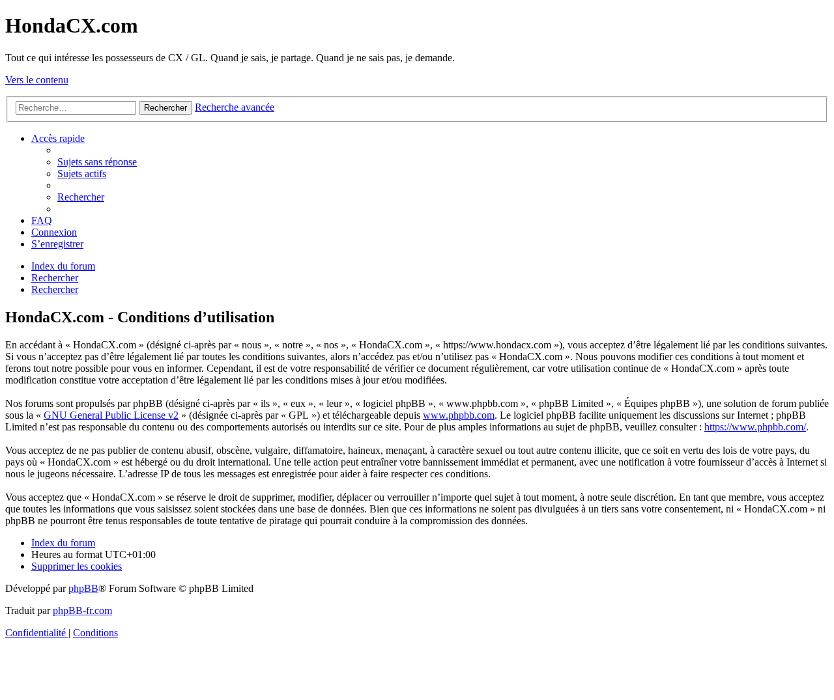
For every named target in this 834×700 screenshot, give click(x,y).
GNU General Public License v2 (111, 415)
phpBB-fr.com (82, 610)
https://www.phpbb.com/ (755, 426)
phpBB (83, 588)
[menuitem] (97, 161)
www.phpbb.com (459, 415)
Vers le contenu (36, 79)
